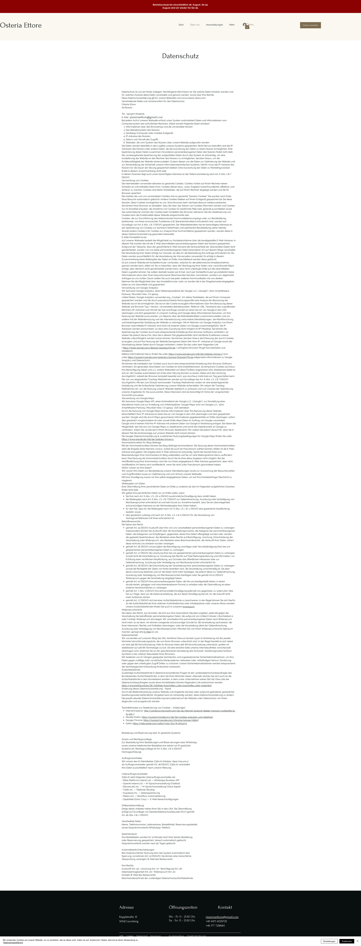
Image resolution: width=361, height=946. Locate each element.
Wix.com (202, 936)
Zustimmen (347, 941)
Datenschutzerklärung (13, 942)
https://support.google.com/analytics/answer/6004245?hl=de (160, 357)
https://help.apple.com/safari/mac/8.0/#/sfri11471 (160, 723)
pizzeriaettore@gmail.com (146, 117)
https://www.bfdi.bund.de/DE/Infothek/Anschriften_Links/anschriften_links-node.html (167, 685)
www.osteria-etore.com (193, 98)
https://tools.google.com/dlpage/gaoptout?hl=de (149, 347)
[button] (247, 26)
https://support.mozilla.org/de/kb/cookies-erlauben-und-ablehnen (177, 717)
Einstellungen (329, 941)
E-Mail (147, 632)
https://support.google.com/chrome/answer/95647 (171, 720)
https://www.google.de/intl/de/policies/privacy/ (148, 439)
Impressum (189, 606)
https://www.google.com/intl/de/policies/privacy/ (196, 354)
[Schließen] (357, 941)
